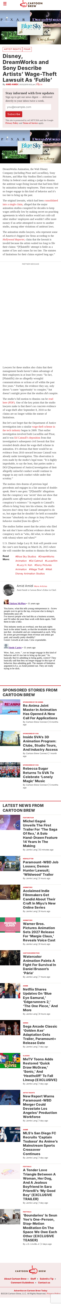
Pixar (27, 49)
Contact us (44, 1282)
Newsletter (28, 858)
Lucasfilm (51, 560)
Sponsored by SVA (31, 733)
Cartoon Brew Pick (31, 953)
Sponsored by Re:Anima (33, 702)
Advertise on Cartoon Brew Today (30, 1290)
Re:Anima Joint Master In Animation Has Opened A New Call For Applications (40, 712)
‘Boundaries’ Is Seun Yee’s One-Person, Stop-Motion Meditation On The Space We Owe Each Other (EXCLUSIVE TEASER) (40, 1227)
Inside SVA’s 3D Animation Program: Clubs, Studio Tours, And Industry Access (40, 743)
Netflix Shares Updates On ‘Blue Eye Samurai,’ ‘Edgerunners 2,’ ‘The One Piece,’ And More (40, 999)
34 (41, 85)
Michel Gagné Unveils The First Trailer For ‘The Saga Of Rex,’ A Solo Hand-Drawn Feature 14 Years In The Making (40, 833)
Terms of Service (30, 123)
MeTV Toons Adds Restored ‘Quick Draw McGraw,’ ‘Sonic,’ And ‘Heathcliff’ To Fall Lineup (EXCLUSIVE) (40, 1069)
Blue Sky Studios (26, 556)
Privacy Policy (11, 123)
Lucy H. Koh (25, 565)
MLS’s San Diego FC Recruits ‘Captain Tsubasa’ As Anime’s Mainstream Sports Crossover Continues (40, 1143)
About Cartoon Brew (15, 1278)
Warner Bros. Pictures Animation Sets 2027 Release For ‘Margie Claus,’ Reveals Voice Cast (39, 932)
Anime (25, 986)
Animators (27, 887)
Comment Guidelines (22, 1282)
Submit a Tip (47, 1278)
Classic (26, 1055)
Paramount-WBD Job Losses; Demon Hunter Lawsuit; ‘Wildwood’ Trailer (40, 868)
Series (25, 1023)
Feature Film (28, 817)
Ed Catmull (36, 560)
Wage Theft (36, 569)
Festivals (27, 1166)
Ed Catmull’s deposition (27, 437)
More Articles (40, 586)
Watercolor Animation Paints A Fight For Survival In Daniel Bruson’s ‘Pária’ (39, 964)
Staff (33, 1278)
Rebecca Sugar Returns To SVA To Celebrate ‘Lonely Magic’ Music (38, 774)
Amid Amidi (12, 84)
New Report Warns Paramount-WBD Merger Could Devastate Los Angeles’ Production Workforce (40, 1106)
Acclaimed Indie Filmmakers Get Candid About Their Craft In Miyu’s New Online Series (39, 899)
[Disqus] (30, 635)
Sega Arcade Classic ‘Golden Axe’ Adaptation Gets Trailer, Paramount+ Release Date (40, 1034)
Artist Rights (12, 49)
